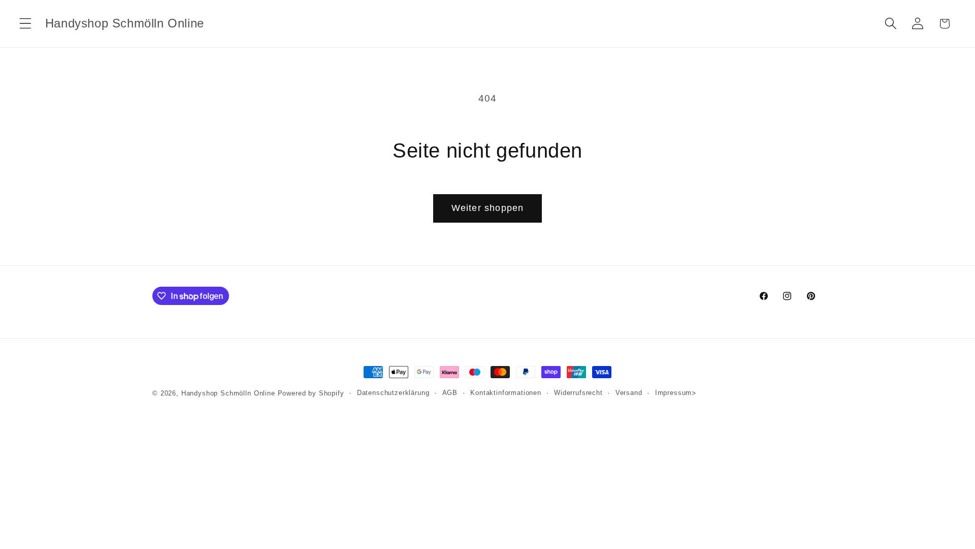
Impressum (673, 392)
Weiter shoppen (487, 208)
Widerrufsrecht (578, 392)
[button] (25, 23)
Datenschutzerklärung (393, 392)
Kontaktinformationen (505, 392)
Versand (628, 392)
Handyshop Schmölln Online (228, 393)
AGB (450, 392)
